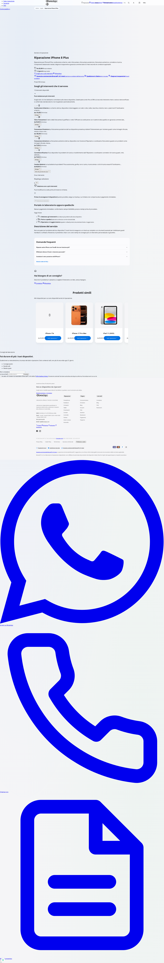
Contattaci (39, 283)
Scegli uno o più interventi (44, 74)
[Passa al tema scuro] (125, 3)
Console (66, 412)
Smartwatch (67, 410)
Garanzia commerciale (68, 442)
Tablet (65, 407)
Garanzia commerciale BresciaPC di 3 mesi (73, 448)
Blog (81, 405)
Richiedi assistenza (41, 393)
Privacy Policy (39, 442)
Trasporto (82, 420)
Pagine (82, 396)
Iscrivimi (26, 374)
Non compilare (4, 372)
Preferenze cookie (80, 441)
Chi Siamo (82, 402)
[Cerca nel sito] (129, 3)
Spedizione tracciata (55, 448)
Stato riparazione (8, 1)
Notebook (66, 402)
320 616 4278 (41, 419)
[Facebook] (37, 431)
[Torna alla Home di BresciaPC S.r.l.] (48, 395)
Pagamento (83, 417)
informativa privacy (42, 376)
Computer (66, 405)
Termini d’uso (57, 442)
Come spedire (5, 9)
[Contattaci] (1, 961)
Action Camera (67, 420)
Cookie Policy (48, 442)
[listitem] (59, 76)
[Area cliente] (133, 2)
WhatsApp (58, 74)
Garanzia (6, 3)
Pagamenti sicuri (42, 448)
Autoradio (66, 422)
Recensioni (82, 415)
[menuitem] (86, 3)
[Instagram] (40, 431)
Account (82, 407)
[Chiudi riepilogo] (36, 183)
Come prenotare (84, 400)
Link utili (99, 396)
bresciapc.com (59, 438)
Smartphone (67, 400)
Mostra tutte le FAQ (42, 261)
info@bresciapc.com (44, 422)
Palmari (65, 417)
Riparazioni (67, 396)
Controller (66, 415)
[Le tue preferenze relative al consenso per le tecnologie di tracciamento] (3, 960)
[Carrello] (139, 2)
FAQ (4, 5)
